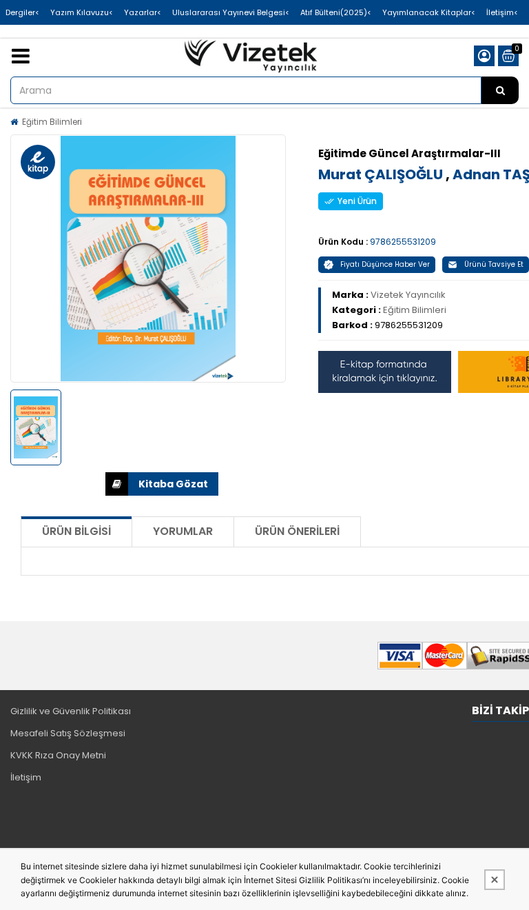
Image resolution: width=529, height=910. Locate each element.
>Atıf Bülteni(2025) (335, 12)
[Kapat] (494, 879)
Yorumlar (183, 531)
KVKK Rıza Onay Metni (58, 755)
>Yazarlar (142, 12)
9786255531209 (403, 241)
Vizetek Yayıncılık (408, 294)
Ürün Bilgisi (76, 531)
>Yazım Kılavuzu (81, 12)
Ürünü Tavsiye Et (493, 264)
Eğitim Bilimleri (52, 122)
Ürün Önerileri (297, 531)
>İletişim (502, 12)
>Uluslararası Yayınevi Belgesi (230, 12)
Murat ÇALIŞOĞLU (382, 174)
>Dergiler (22, 12)
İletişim (25, 777)
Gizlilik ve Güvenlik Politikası (70, 711)
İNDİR (161, 484)
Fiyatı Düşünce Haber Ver (385, 264)
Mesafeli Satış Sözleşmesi (67, 733)
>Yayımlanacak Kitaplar (428, 12)
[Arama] (500, 90)
